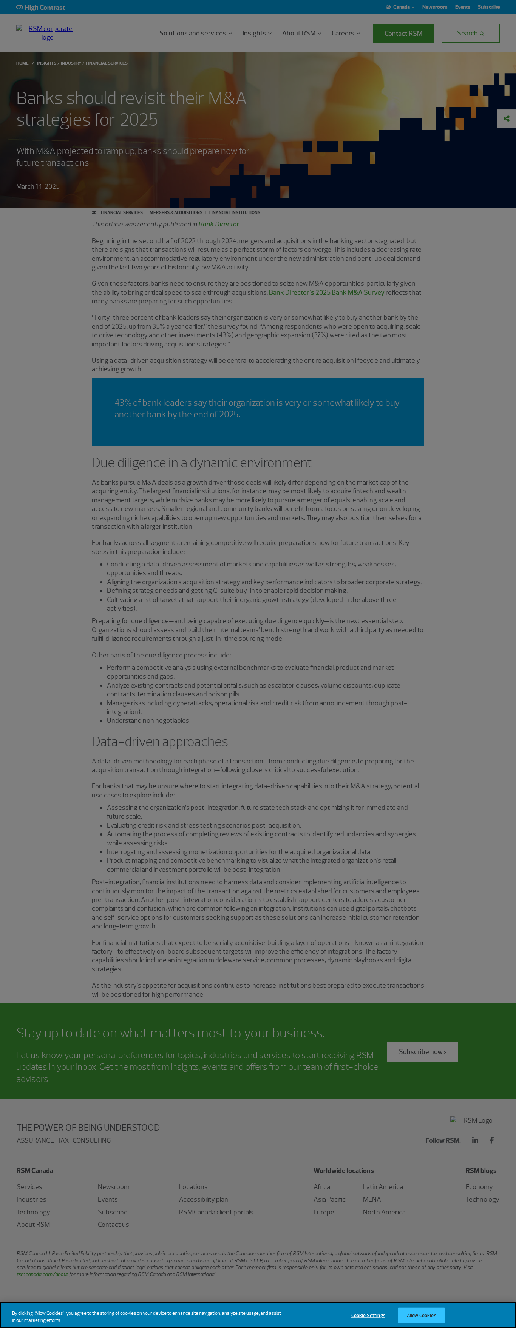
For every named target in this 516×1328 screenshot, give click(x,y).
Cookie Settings (368, 1315)
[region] (258, 1315)
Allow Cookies (421, 1315)
